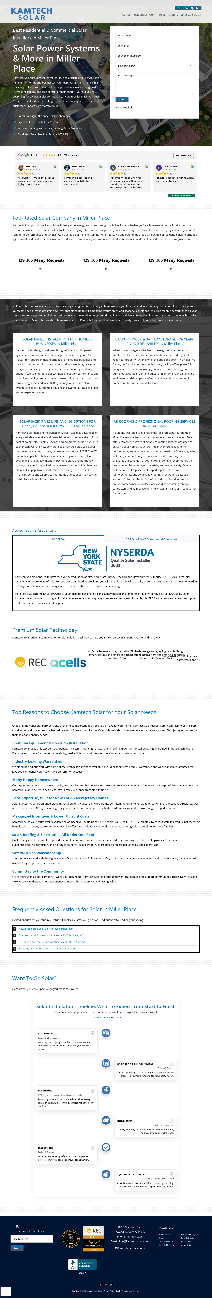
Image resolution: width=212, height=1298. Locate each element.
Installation (125, 1120)
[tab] (58, 539)
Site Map (136, 1291)
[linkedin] (111, 1285)
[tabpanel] (106, 577)
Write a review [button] (183, 155)
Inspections (45, 1147)
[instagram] (106, 1285)
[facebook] (101, 1285)
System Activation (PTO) (132, 1174)
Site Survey (45, 1033)
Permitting (45, 1090)
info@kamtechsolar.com (134, 1241)
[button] (197, 179)
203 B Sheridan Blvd (130, 1227)
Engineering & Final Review (135, 1063)
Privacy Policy (109, 1291)
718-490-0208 (134, 1236)
